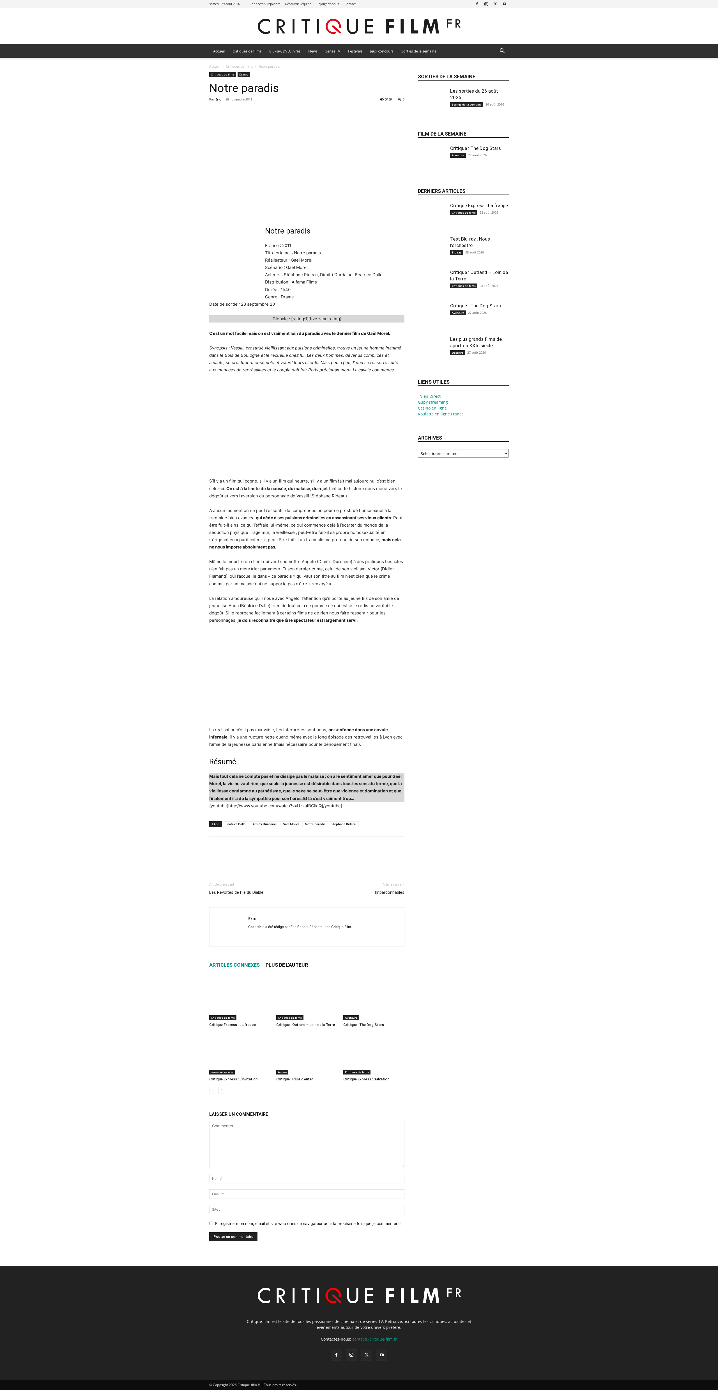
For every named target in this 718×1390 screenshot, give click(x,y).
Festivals (355, 51)
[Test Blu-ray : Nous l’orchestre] (432, 254)
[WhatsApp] (253, 112)
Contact (350, 4)
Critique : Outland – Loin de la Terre (305, 1025)
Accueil (219, 51)
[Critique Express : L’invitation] (239, 1053)
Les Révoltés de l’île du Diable (236, 892)
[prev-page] (212, 1090)
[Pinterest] (240, 112)
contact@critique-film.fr (374, 1339)
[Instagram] (486, 4)
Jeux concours (381, 51)
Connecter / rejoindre (265, 4)
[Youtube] (504, 4)
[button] (502, 51)
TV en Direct (429, 396)
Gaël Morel (291, 824)
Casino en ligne (432, 408)
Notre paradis (315, 824)
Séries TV (332, 51)
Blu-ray (456, 252)
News (312, 51)
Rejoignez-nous (328, 4)
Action (282, 1072)
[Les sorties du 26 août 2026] (432, 106)
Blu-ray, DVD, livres (284, 51)
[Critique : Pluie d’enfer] (306, 1053)
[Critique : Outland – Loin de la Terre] (306, 999)
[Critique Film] (359, 26)
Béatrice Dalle (235, 824)
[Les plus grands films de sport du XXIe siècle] (432, 355)
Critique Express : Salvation (366, 1079)
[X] (495, 4)
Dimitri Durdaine (264, 824)
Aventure (351, 1017)
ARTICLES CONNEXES (234, 965)
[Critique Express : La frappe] (239, 999)
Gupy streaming (433, 402)
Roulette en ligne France (441, 414)
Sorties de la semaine (418, 51)
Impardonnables (389, 892)
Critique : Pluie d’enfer (294, 1079)
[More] (267, 112)
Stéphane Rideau (344, 824)
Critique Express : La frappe (232, 1025)
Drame (243, 74)
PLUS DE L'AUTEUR (287, 965)
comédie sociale (222, 1072)
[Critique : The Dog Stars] (373, 999)
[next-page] (221, 1090)
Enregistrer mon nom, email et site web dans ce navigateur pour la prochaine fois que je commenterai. (308, 1223)
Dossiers (457, 353)
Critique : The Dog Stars (363, 1025)
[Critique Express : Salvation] (373, 1053)
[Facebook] (477, 4)
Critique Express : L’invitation (233, 1079)
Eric (218, 99)
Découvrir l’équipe (298, 4)
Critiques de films (247, 51)
